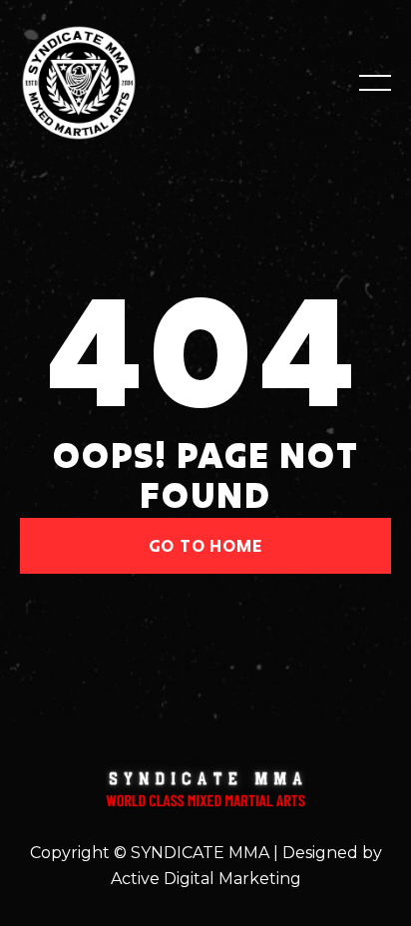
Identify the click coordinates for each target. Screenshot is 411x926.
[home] (104, 83)
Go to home (206, 545)
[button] (375, 83)
